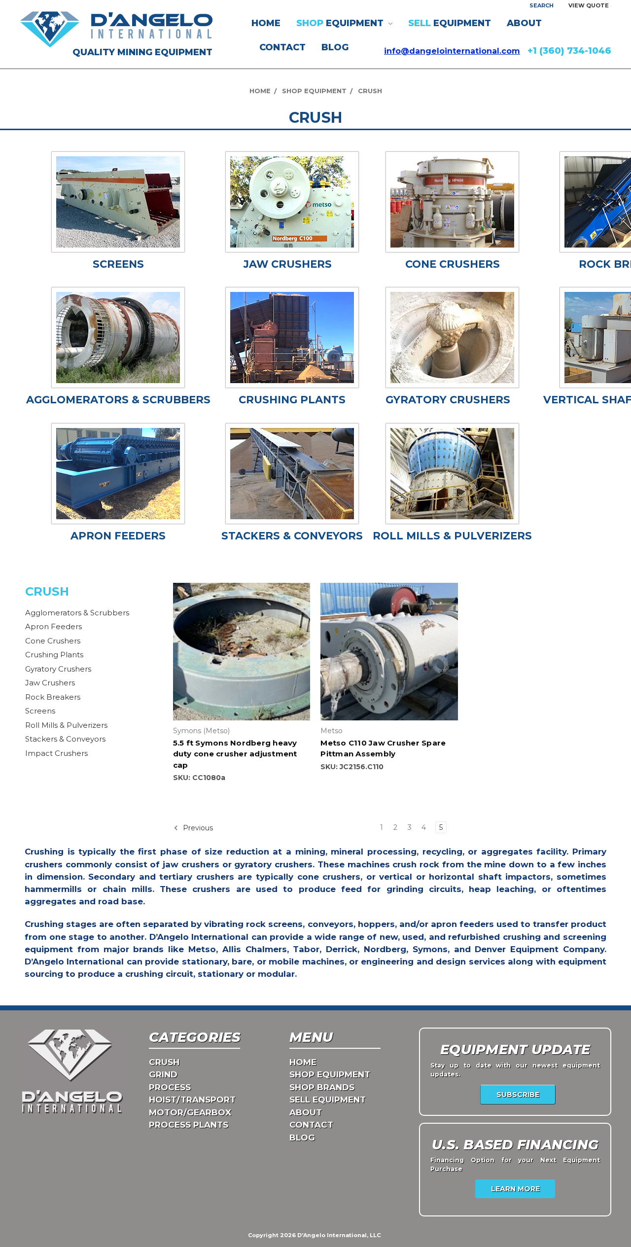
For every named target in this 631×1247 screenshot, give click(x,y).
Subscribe (517, 1094)
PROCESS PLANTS (188, 1125)
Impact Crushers (56, 753)
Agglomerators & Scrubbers (77, 612)
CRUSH (164, 1062)
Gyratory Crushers (58, 669)
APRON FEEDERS (118, 536)
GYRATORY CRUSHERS (448, 399)
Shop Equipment (329, 1074)
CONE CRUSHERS (452, 264)
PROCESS (170, 1087)
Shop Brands (321, 1087)
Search (541, 5)
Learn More (515, 1188)
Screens (40, 710)
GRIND (163, 1074)
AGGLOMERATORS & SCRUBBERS (118, 399)
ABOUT (524, 23)
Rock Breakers (52, 697)
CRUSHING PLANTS (292, 399)
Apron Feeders (53, 626)
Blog (335, 47)
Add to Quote (241, 660)
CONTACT (282, 47)
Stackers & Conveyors (65, 739)
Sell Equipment (327, 1099)
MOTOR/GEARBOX (190, 1112)
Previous (197, 827)
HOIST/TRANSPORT (192, 1099)
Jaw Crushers (50, 682)
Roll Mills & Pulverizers (66, 725)
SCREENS (118, 264)
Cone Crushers (52, 640)
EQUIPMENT (341, 23)
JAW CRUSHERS (288, 264)
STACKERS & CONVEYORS (292, 536)
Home (265, 23)
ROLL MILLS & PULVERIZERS (452, 536)
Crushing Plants (54, 654)
